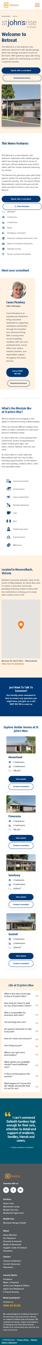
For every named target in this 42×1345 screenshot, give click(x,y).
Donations (8, 1250)
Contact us (8, 1301)
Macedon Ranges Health (14, 1222)
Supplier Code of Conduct (15, 1247)
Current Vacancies (11, 1264)
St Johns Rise (6, 16)
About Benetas (10, 1235)
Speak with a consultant (21, 70)
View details (21, 779)
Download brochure (22, 78)
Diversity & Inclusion (12, 1241)
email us (28, 704)
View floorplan (23, 206)
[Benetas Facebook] (13, 1190)
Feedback (7, 1279)
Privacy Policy (23, 1340)
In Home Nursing (11, 1291)
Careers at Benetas (12, 1260)
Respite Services (10, 1209)
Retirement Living (11, 1206)
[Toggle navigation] (37, 5)
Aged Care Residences (13, 1288)
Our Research (9, 1238)
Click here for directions (13, 663)
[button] (21, 625)
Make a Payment (11, 1282)
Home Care (8, 1203)
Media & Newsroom (12, 1244)
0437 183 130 (15, 704)
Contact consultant (21, 786)
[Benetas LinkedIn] (6, 1190)
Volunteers (8, 1267)
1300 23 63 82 (12, 1305)
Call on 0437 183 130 (17, 372)
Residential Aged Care (13, 1213)
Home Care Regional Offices (16, 1285)
